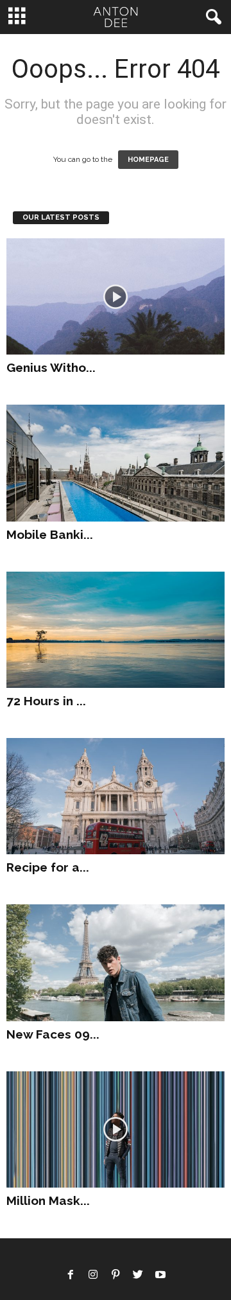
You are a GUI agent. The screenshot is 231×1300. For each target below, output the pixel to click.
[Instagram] (93, 1275)
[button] (211, 17)
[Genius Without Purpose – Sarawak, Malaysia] (115, 296)
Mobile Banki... (49, 534)
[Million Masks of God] (115, 1129)
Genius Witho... (51, 367)
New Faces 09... (52, 1034)
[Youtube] (160, 1275)
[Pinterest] (115, 1275)
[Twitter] (138, 1275)
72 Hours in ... (46, 701)
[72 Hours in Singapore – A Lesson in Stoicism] (115, 630)
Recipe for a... (47, 867)
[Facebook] (70, 1275)
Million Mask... (48, 1200)
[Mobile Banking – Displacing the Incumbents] (115, 463)
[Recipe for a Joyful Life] (115, 796)
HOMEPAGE (148, 159)
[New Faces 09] (115, 962)
